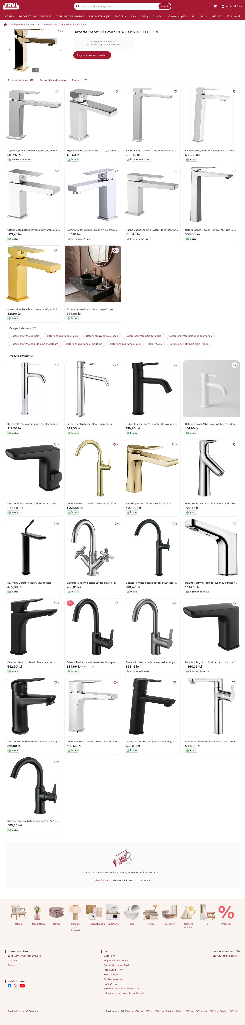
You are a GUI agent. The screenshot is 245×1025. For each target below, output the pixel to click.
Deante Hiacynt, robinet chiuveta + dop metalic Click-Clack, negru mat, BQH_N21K (55, 662)
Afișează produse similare (92, 55)
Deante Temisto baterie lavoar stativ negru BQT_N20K (157, 582)
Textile (56, 923)
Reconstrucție (95, 923)
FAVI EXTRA (110, 983)
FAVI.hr (170, 1011)
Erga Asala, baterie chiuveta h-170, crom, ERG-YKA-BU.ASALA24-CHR (108, 150)
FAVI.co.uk (202, 1011)
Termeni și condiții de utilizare (121, 988)
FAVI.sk (139, 1011)
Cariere (12, 965)
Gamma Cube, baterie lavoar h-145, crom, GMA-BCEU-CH (100, 229)
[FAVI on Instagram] (15, 985)
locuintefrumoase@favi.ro (26, 955)
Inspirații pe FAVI (113, 969)
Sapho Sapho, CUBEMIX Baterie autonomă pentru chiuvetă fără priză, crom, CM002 (56, 150)
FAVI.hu (160, 1011)
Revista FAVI (111, 974)
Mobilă (18, 923)
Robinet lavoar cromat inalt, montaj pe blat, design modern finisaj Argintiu (50, 424)
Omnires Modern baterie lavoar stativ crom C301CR (97, 582)
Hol (207, 923)
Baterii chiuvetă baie (74, 24)
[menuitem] (9, 16)
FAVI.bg (214, 1011)
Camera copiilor (188, 925)
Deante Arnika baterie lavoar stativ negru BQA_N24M (98, 662)
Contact (12, 960)
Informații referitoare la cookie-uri (124, 993)
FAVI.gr (224, 1011)
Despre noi (110, 955)
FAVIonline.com (16, 1011)
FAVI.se (190, 1011)
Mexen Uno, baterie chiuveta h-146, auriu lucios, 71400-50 (41, 309)
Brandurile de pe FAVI (116, 965)
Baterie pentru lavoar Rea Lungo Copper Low (93, 309)
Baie (132, 923)
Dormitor (169, 923)
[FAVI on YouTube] (22, 985)
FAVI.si (233, 1011)
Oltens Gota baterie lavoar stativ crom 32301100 (35, 229)
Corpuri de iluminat (75, 927)
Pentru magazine (113, 979)
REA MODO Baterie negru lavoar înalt (29, 582)
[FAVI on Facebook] (9, 985)
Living (151, 923)
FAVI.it (180, 1011)
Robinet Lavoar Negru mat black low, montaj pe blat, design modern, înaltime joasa (175, 424)
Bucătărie (113, 923)
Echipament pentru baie (25, 24)
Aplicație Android (227, 955)
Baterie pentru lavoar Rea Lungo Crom (89, 424)
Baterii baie (50, 24)
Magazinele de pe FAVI (116, 960)
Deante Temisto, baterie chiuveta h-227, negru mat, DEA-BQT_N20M (47, 821)
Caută (164, 6)
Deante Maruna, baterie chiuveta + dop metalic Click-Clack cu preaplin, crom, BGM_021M (119, 741)
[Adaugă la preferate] (57, 91)
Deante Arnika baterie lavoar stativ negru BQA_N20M (157, 741)
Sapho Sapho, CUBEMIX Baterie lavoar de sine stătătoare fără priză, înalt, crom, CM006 (177, 150)
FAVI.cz (129, 1011)
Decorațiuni (39, 923)
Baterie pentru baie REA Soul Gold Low (149, 503)
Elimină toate (101, 880)
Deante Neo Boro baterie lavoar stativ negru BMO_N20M (40, 741)
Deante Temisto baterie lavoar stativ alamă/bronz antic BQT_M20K (106, 503)
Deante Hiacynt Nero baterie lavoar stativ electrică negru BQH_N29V (47, 503)
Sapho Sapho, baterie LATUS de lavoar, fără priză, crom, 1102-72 (163, 229)
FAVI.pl (150, 1011)
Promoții (226, 923)
